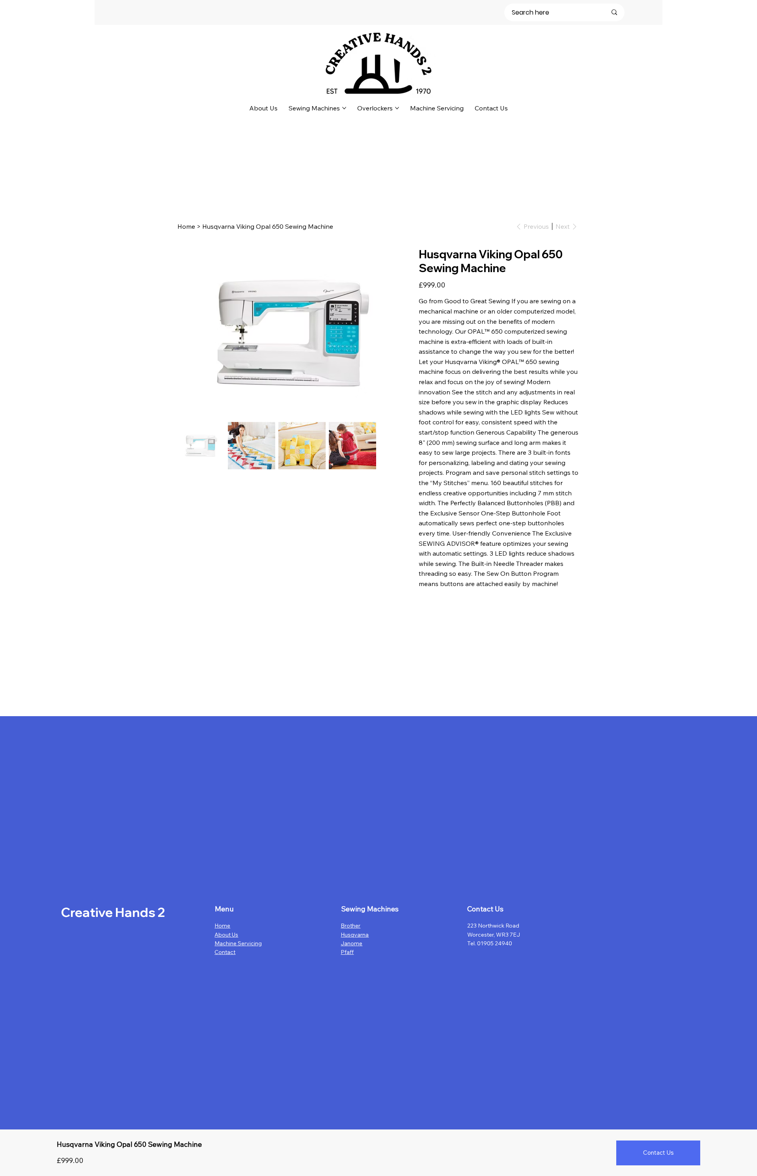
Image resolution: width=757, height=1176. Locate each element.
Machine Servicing (238, 943)
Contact (224, 952)
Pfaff (347, 952)
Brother (350, 925)
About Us (226, 934)
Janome (351, 943)
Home (222, 925)
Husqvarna (355, 934)
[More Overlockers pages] (397, 108)
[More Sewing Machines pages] (344, 108)
